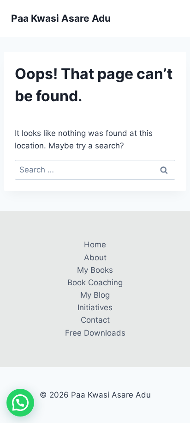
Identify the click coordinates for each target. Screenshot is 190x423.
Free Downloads (95, 332)
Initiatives (95, 307)
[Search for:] (95, 169)
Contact (95, 320)
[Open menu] (170, 18)
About (95, 257)
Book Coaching (95, 282)
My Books (95, 270)
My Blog (95, 295)
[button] (20, 403)
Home (95, 244)
